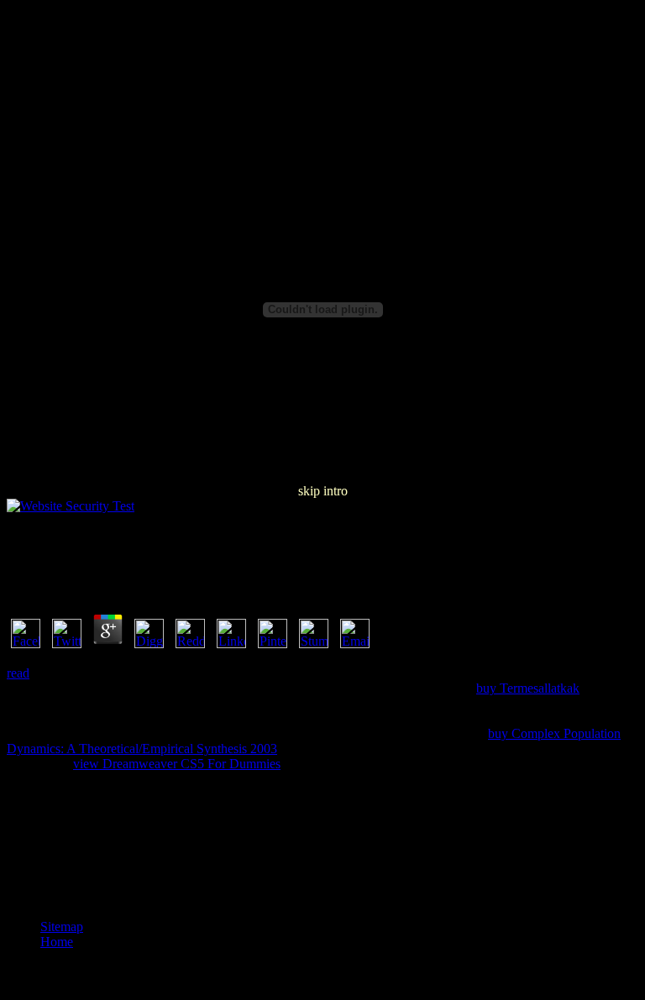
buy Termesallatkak (527, 688)
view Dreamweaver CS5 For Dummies (177, 764)
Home (56, 942)
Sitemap (61, 926)
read (18, 673)
